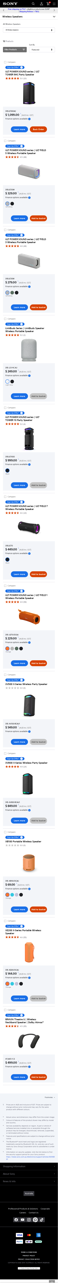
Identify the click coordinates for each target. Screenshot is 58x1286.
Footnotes (49, 1097)
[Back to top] (52, 1282)
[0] (47, 4)
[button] (7, 204)
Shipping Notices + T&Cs (29, 11)
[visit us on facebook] (16, 1219)
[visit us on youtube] (23, 1219)
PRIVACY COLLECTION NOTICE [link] (29, 1259)
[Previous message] (3, 10)
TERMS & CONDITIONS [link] (29, 1252)
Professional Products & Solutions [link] (23, 1208)
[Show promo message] (21, 67)
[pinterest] (35, 1219)
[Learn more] (29, 94)
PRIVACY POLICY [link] (29, 1256)
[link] (29, 1193)
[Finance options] (29, 118)
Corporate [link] (45, 1208)
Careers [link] (22, 1212)
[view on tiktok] (42, 1219)
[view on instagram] (29, 1219)
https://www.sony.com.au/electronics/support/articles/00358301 (30, 1158)
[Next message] (54, 10)
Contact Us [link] (33, 1212)
